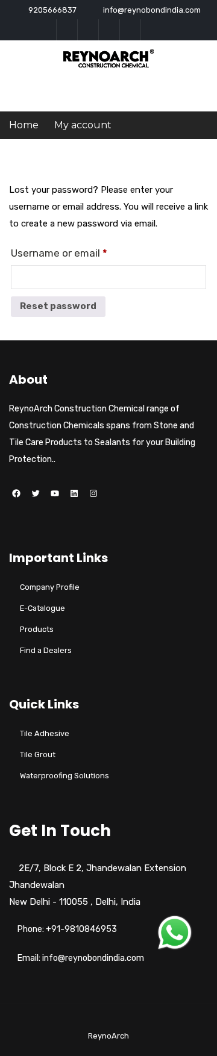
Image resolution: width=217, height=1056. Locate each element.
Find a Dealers (46, 650)
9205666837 (52, 9)
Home (24, 125)
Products (37, 629)
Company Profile (50, 587)
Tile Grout (37, 754)
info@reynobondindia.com (152, 9)
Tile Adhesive (44, 733)
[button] (175, 932)
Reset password (58, 306)
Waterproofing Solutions (64, 775)
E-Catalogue (42, 608)
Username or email (59, 253)
